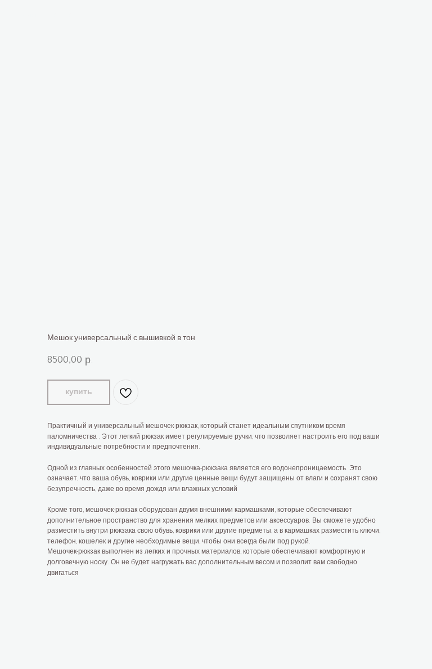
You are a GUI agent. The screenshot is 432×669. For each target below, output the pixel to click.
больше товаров (46, 16)
